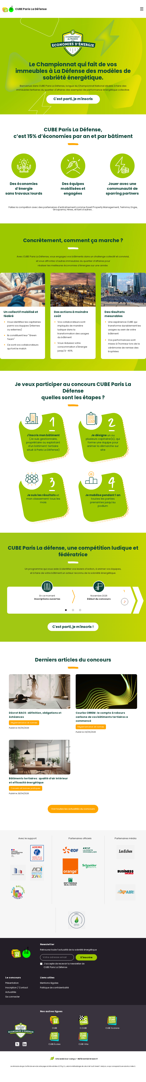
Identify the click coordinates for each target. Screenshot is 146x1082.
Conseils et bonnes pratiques (25, 788)
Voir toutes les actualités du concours (73, 809)
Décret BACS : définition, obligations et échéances (35, 715)
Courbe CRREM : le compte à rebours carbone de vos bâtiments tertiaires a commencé (102, 717)
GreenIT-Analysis (100, 1066)
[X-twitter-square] (17, 1044)
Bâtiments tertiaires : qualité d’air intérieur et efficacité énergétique (38, 780)
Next (124, 601)
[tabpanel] (47, 593)
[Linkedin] (24, 1044)
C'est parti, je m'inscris (73, 99)
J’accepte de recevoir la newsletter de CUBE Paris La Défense (64, 966)
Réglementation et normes (24, 723)
